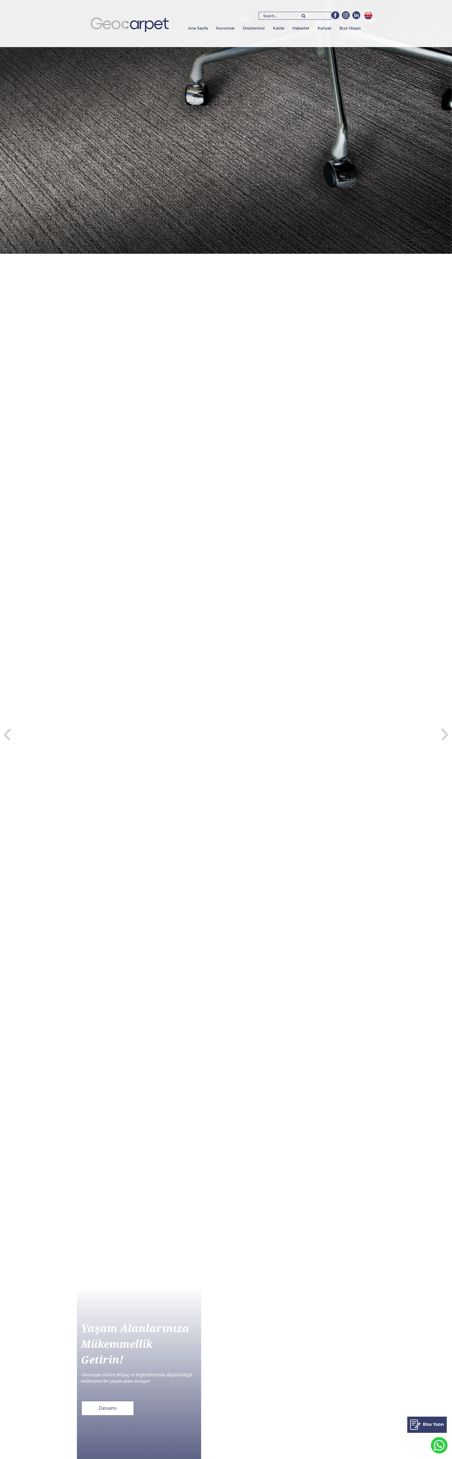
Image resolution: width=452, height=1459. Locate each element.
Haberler (300, 28)
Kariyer (324, 28)
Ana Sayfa (198, 28)
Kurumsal (225, 28)
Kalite (278, 28)
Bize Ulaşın (350, 28)
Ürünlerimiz (254, 28)
